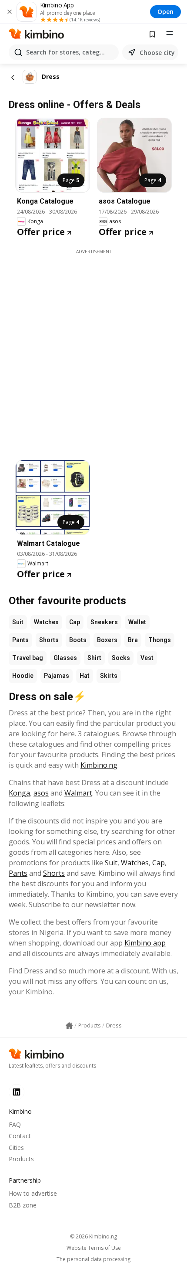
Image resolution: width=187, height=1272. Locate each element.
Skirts (108, 675)
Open (165, 11)
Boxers (107, 639)
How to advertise (33, 1193)
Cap (74, 622)
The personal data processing (93, 1259)
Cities (16, 1147)
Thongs (159, 639)
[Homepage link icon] (69, 1025)
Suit (17, 622)
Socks (121, 657)
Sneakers (104, 622)
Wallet (137, 622)
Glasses (65, 657)
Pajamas (56, 675)
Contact (20, 1136)
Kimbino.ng (98, 765)
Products (21, 1159)
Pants (20, 639)
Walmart (78, 793)
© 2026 (93, 1236)
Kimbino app (145, 943)
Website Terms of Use (94, 1248)
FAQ (15, 1124)
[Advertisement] (93, 348)
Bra (133, 639)
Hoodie (22, 675)
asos (41, 793)
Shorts (49, 639)
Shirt (94, 657)
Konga (19, 793)
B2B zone (23, 1205)
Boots (78, 639)
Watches (46, 622)
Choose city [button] (157, 52)
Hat (85, 675)
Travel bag (27, 657)
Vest (147, 657)
